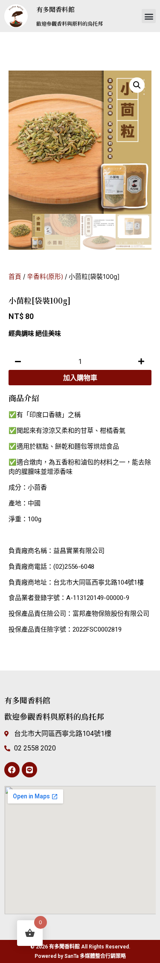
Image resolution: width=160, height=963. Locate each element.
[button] (149, 16)
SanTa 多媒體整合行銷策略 (95, 956)
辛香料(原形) (45, 277)
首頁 (15, 277)
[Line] (29, 769)
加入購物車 (80, 377)
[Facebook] (12, 769)
